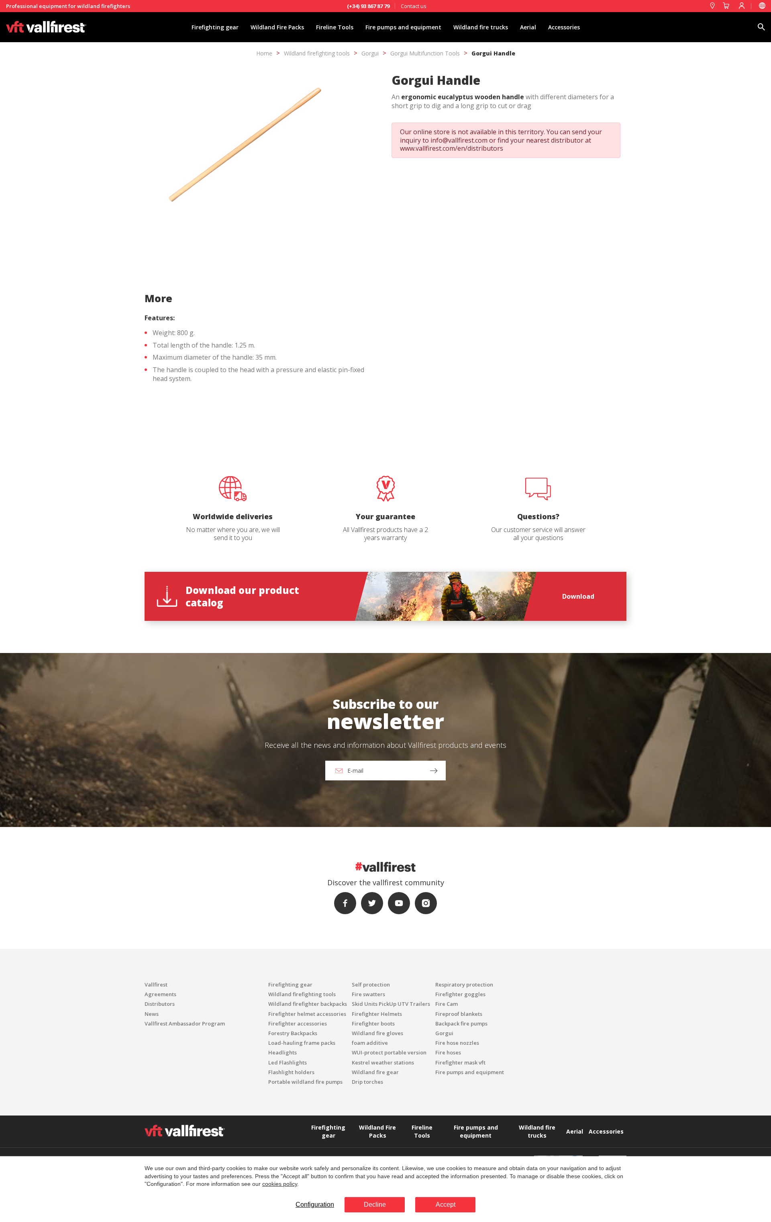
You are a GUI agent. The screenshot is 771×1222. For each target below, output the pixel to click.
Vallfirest (156, 984)
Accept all (426, 406)
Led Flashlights (287, 1062)
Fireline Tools (334, 27)
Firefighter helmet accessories (307, 1013)
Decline (375, 1204)
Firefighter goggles (460, 994)
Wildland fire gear (375, 1072)
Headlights (282, 1052)
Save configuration (354, 406)
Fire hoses (448, 1052)
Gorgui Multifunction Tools (425, 53)
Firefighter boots (373, 1023)
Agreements (160, 994)
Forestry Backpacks (292, 1033)
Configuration (315, 1204)
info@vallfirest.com (458, 140)
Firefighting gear (215, 27)
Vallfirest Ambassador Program (185, 1023)
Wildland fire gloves (377, 1033)
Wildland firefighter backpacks (307, 1003)
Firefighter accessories (297, 1023)
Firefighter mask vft (460, 1062)
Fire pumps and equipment (403, 27)
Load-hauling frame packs (301, 1042)
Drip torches (367, 1081)
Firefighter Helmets (377, 1013)
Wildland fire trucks (480, 27)
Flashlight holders (291, 1072)
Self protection (371, 984)
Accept (445, 1204)
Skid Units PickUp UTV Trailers (391, 1003)
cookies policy (279, 1184)
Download (578, 596)
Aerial (528, 27)
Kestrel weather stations (383, 1062)
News (152, 1013)
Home (264, 53)
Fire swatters (368, 994)
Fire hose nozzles (457, 1042)
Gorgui (370, 53)
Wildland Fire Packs (277, 27)
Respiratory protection (464, 984)
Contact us (413, 6)
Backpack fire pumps (461, 1023)
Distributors (160, 1003)
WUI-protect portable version (389, 1052)
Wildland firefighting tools (317, 53)
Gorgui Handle (493, 53)
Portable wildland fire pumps (305, 1081)
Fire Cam (446, 1003)
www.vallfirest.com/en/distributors (451, 148)
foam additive (370, 1042)
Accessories (564, 27)
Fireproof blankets (458, 1013)
